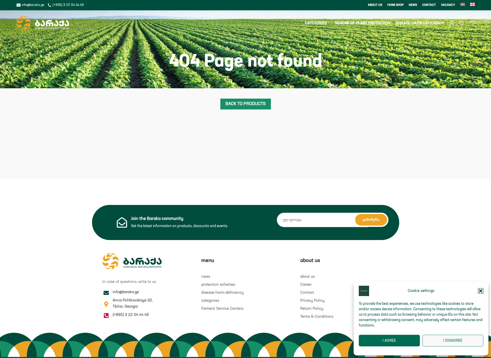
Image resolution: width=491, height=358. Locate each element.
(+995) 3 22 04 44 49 (68, 5)
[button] (480, 290)
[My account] (451, 23)
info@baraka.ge (33, 5)
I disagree (452, 341)
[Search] (462, 23)
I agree (389, 341)
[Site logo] (42, 23)
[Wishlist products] (472, 23)
